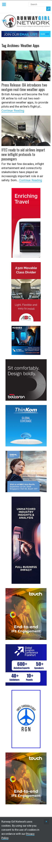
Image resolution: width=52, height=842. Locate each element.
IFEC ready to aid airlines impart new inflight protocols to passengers (23, 154)
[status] (46, 821)
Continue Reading (12, 110)
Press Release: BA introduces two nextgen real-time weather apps (24, 87)
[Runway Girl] (26, 27)
